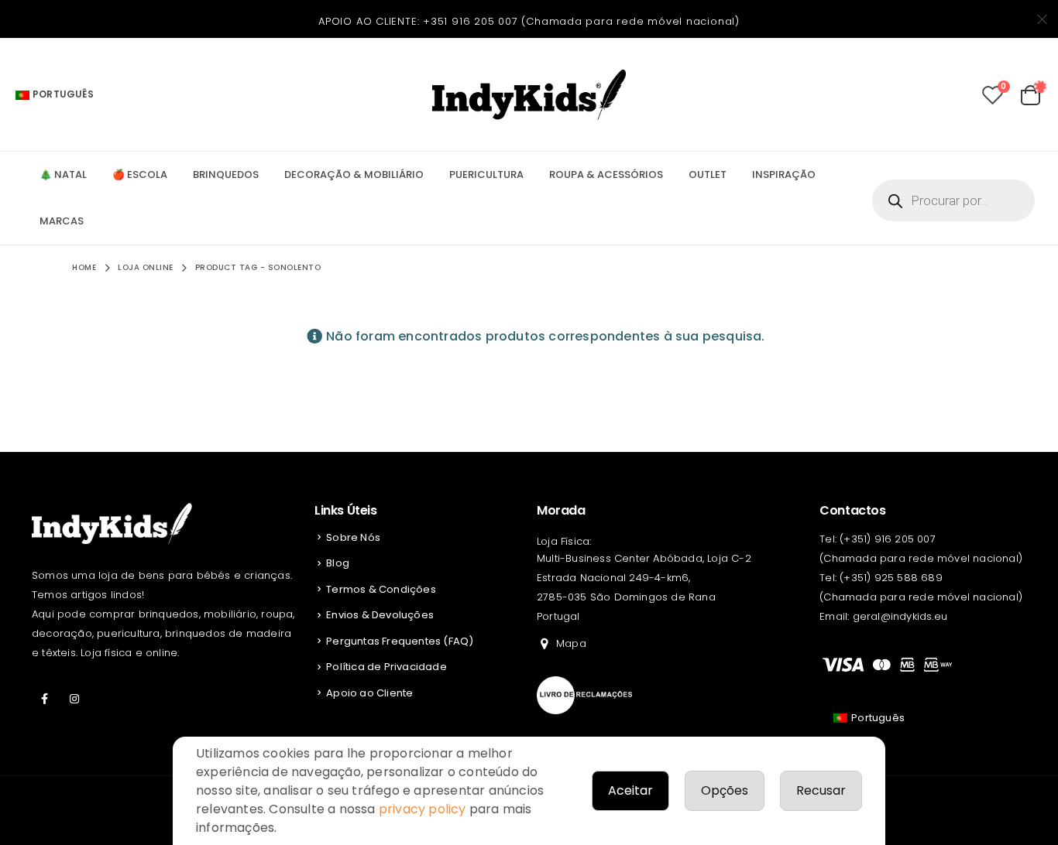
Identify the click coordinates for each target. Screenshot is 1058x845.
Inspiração (784, 174)
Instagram (74, 698)
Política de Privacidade (386, 666)
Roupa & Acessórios (606, 174)
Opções (724, 790)
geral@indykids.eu (900, 616)
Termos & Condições (381, 589)
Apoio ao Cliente (369, 693)
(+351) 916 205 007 (888, 539)
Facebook (45, 698)
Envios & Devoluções (380, 614)
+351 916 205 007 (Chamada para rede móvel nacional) (581, 21)
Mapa (571, 643)
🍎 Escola (139, 174)
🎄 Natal (63, 174)
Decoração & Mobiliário (354, 174)
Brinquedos (226, 174)
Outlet (708, 174)
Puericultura (486, 174)
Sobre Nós (353, 537)
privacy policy (422, 809)
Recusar (821, 790)
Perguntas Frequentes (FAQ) (399, 641)
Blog (337, 563)
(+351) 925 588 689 (891, 577)
